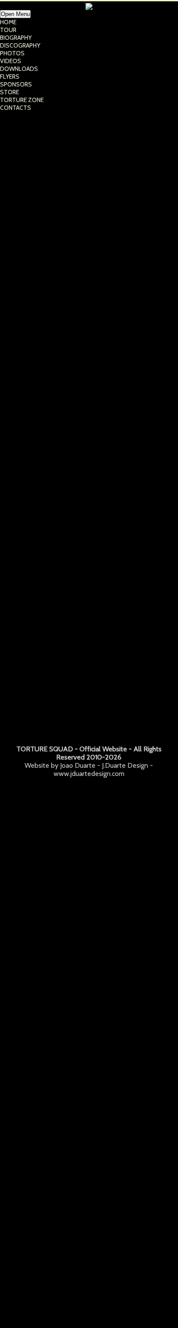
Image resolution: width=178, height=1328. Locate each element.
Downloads (19, 69)
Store (9, 92)
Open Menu (15, 14)
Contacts (15, 108)
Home (8, 22)
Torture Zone (22, 100)
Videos (10, 61)
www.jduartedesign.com (89, 773)
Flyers (9, 76)
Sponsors (16, 84)
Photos (12, 53)
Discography (20, 45)
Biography (16, 38)
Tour (8, 30)
